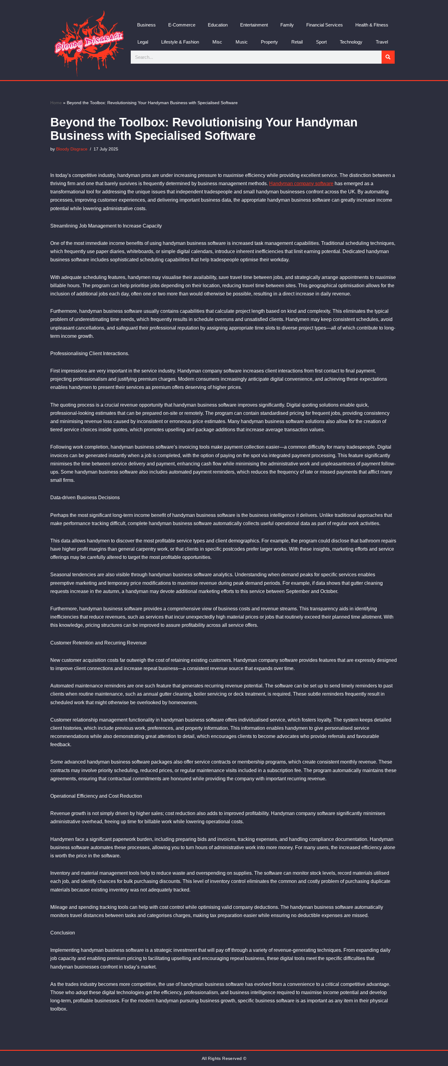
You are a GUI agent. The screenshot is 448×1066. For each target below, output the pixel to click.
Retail (297, 41)
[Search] (388, 57)
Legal (142, 41)
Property (269, 41)
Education (218, 24)
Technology (351, 41)
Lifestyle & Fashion (180, 41)
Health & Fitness (371, 24)
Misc (217, 41)
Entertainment (254, 24)
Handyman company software (301, 183)
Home (56, 102)
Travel (382, 41)
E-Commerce (181, 24)
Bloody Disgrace (71, 148)
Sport (321, 41)
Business (146, 24)
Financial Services (324, 24)
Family (287, 24)
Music (242, 41)
